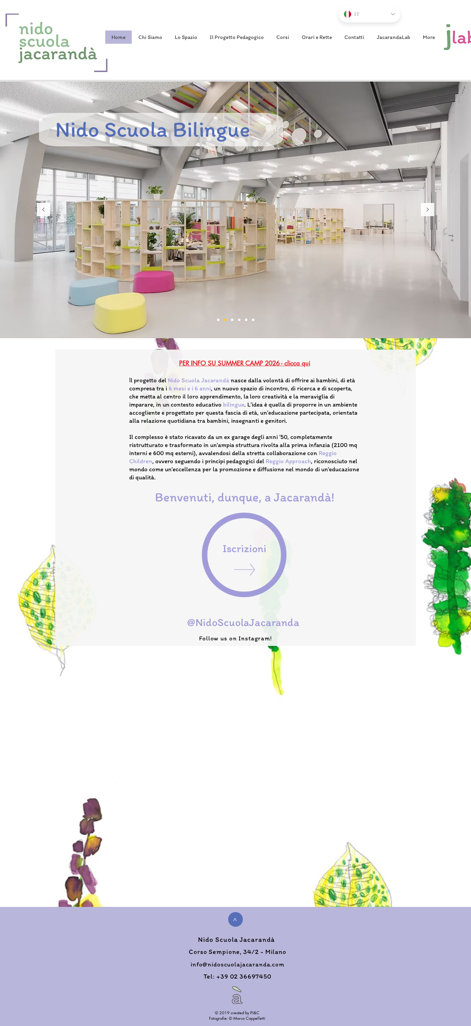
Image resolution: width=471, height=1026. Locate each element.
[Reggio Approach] (232, 320)
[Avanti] (427, 210)
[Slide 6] (218, 320)
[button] (150, 37)
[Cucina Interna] (239, 320)
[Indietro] (43, 210)
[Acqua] (253, 320)
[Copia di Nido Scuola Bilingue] (225, 320)
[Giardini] (246, 320)
